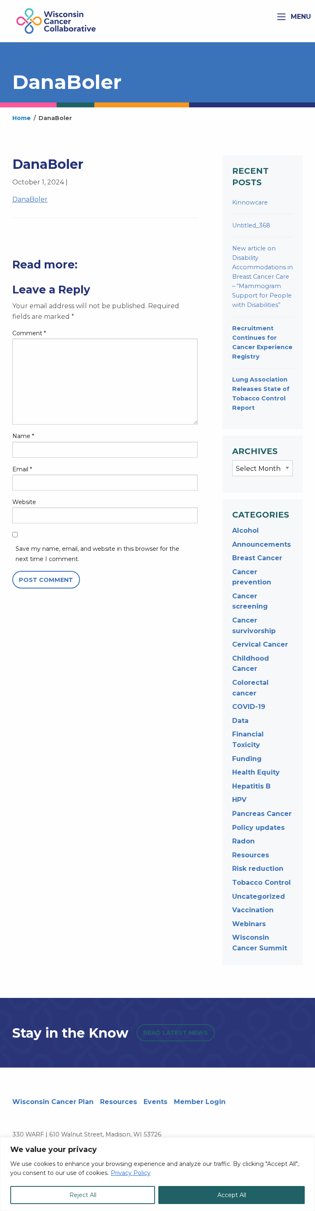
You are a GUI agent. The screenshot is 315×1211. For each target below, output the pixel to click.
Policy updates (258, 828)
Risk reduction (257, 868)
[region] (157, 1174)
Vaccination (253, 910)
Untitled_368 (251, 225)
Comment (29, 333)
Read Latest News (175, 1032)
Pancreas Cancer (262, 814)
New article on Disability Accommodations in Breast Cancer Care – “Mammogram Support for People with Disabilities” (262, 277)
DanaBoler (30, 199)
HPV (239, 800)
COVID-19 (248, 707)
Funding (247, 759)
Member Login (200, 1102)
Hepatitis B (251, 786)
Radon (243, 841)
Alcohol (245, 530)
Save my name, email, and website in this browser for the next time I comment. (97, 554)
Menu (300, 16)
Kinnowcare (250, 202)
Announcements (261, 544)
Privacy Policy (131, 1173)
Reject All (82, 1195)
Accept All (231, 1195)
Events (155, 1102)
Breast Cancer (257, 558)
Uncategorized (258, 896)
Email (22, 469)
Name (23, 436)
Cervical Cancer (260, 644)
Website (24, 502)
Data (240, 721)
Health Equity (256, 772)
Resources (250, 855)
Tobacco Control (261, 882)
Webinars (249, 924)
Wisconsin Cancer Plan (53, 1102)
